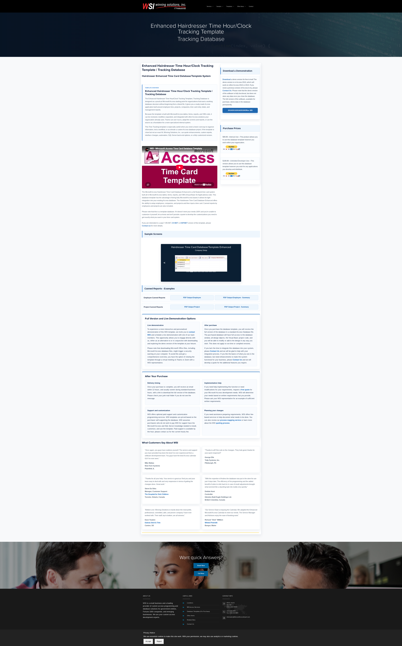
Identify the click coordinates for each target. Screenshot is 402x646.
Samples (218, 7)
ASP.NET (184, 223)
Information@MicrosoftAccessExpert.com (238, 617)
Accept (148, 641)
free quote (245, 390)
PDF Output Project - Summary (236, 307)
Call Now (201, 573)
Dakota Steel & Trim (152, 523)
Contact (251, 7)
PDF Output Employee (192, 297)
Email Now (201, 565)
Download (227, 79)
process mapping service (230, 420)
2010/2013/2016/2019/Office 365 (240, 110)
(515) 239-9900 (231, 611)
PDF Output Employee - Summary (236, 297)
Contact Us (227, 90)
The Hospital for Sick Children (157, 494)
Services (209, 7)
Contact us (146, 226)
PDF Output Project (192, 307)
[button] (164, 263)
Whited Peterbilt (211, 523)
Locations (190, 603)
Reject (159, 641)
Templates (229, 7)
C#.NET (175, 223)
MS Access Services (193, 607)
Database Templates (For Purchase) (198, 611)
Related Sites (191, 620)
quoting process (222, 423)
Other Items (240, 7)
